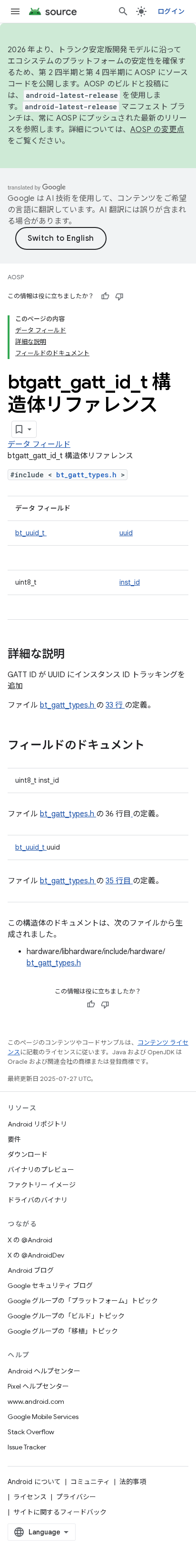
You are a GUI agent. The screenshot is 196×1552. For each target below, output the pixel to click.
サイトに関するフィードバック (60, 1512)
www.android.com (36, 1401)
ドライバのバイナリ (38, 1200)
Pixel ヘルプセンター (38, 1386)
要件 (14, 1139)
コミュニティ (90, 1482)
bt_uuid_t (31, 533)
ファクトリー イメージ (42, 1185)
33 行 (115, 705)
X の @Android (30, 1240)
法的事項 (132, 1482)
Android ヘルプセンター (44, 1371)
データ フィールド (39, 444)
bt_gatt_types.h (88, 474)
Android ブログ (31, 1270)
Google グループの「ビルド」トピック (66, 1316)
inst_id (129, 582)
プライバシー (76, 1497)
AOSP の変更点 (157, 129)
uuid (126, 533)
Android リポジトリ (37, 1124)
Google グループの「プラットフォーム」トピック (83, 1300)
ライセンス (30, 1497)
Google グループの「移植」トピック (63, 1331)
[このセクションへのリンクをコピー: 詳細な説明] (77, 655)
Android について (34, 1482)
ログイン (171, 11)
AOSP (16, 277)
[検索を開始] (123, 11)
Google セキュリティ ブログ (50, 1285)
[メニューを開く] (15, 11)
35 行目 (119, 881)
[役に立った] (105, 296)
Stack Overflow (31, 1432)
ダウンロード (28, 1154)
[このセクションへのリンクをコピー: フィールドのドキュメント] (157, 746)
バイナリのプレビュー (41, 1169)
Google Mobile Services (43, 1416)
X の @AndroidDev (36, 1255)
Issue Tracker (27, 1447)
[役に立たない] (119, 296)
